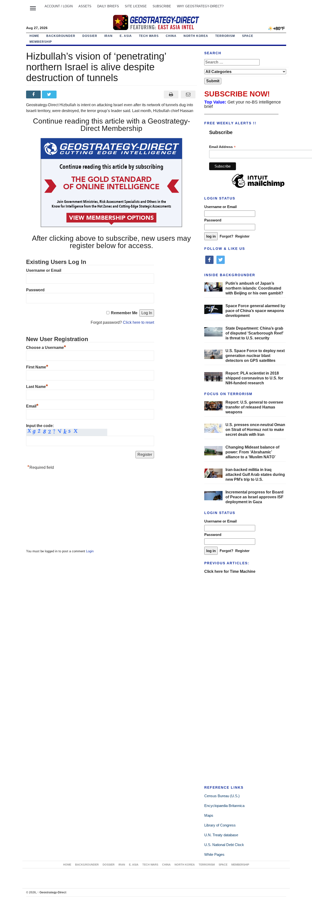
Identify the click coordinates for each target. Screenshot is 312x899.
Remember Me (124, 313)
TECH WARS (149, 36)
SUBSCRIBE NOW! (237, 94)
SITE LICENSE (136, 6)
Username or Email (43, 270)
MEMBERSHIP (40, 41)
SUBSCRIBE (162, 6)
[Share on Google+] (66, 94)
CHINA (171, 36)
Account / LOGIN (59, 6)
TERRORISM (225, 36)
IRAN (108, 36)
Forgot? (226, 236)
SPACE (247, 36)
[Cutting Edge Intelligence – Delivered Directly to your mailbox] (156, 22)
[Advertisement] (62, 510)
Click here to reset (138, 322)
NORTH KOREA (196, 36)
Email (32, 406)
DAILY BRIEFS (108, 6)
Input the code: (40, 426)
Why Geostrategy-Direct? (200, 6)
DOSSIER (89, 36)
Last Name (37, 387)
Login (90, 551)
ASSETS (84, 6)
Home (34, 36)
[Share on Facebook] (34, 94)
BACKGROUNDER (60, 36)
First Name (37, 367)
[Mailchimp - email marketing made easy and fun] (258, 188)
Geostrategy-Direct (51, 892)
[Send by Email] (188, 94)
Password (35, 290)
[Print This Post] (171, 94)
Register (242, 236)
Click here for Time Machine (229, 571)
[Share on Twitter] (50, 94)
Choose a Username (46, 347)
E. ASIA (126, 36)
